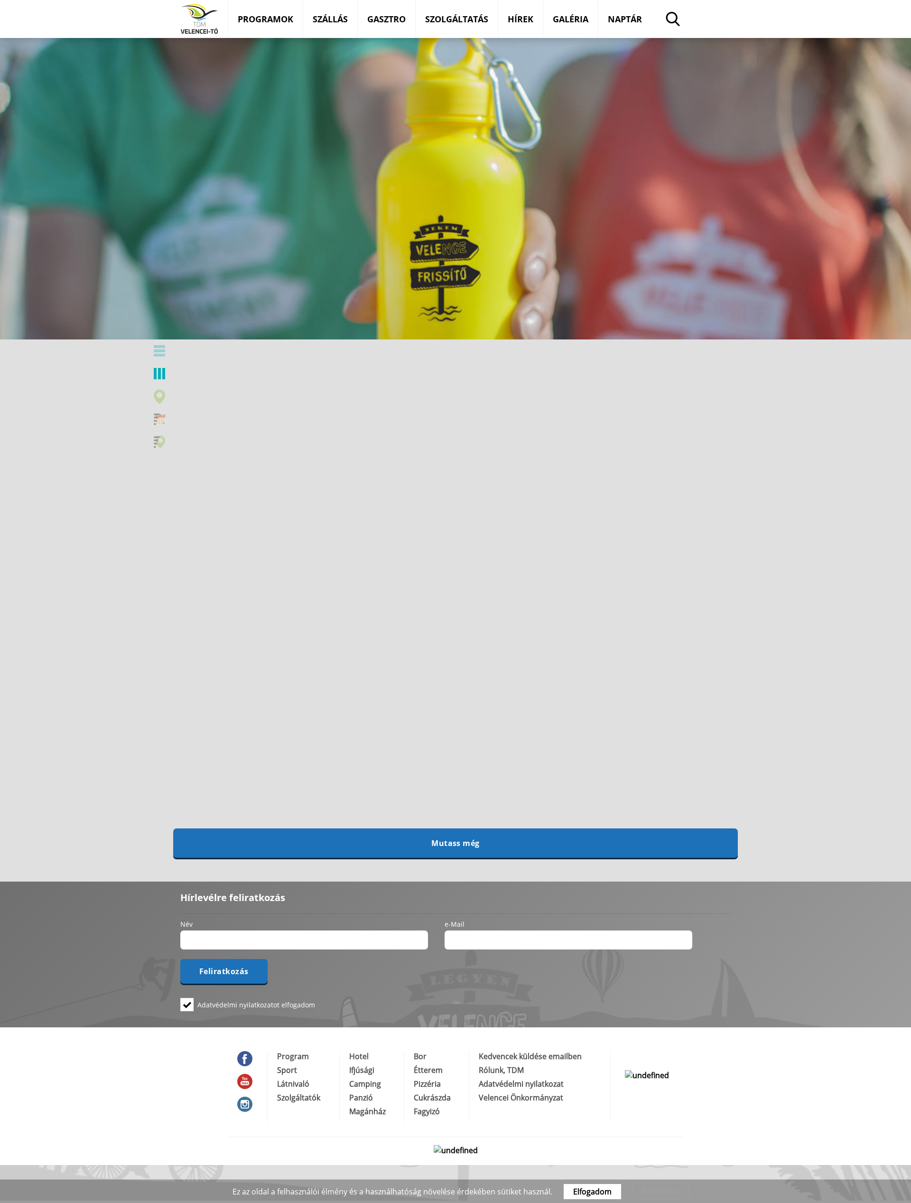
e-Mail (455, 924)
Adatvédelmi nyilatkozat (521, 1084)
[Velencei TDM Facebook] (247, 1058)
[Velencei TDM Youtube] (247, 1081)
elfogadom (256, 1004)
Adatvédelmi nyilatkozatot (238, 1004)
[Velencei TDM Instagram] (247, 1104)
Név (186, 924)
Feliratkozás (224, 971)
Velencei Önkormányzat (521, 1097)
